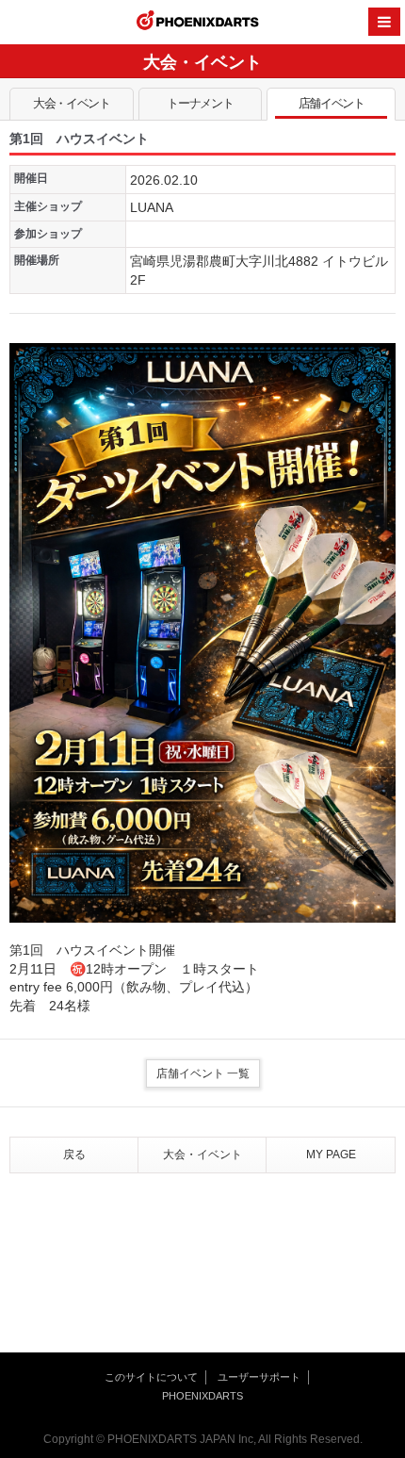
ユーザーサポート (259, 1377)
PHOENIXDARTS (198, 22)
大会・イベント (71, 103)
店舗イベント (331, 103)
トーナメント (200, 103)
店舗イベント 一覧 (203, 1073)
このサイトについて (151, 1377)
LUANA (151, 207)
